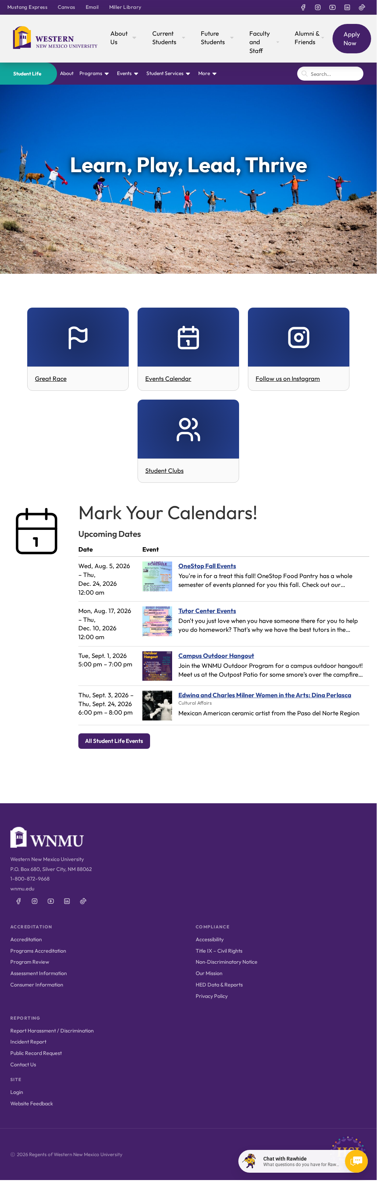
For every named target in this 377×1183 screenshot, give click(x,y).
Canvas (66, 7)
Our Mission (209, 973)
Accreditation (26, 939)
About (67, 73)
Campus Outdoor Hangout (216, 655)
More (204, 73)
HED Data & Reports (219, 984)
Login (16, 1092)
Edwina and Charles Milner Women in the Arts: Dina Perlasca (264, 695)
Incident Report (28, 1041)
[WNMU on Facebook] (303, 7)
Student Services (165, 73)
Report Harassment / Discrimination (52, 1030)
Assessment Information (38, 973)
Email (92, 7)
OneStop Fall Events (207, 566)
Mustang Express (27, 7)
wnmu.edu (22, 888)
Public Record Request (36, 1053)
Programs (90, 73)
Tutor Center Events (207, 610)
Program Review (29, 962)
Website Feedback (31, 1103)
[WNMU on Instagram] (317, 7)
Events (124, 73)
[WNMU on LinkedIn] (347, 7)
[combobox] (330, 74)
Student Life (27, 73)
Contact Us (23, 1064)
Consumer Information (36, 984)
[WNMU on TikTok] (362, 7)
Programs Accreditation (38, 951)
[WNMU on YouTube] (332, 7)
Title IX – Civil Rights (219, 951)
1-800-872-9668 (30, 878)
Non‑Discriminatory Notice (226, 962)
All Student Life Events (114, 740)
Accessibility (210, 939)
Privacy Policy (212, 996)
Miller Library (125, 7)
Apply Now (352, 38)
